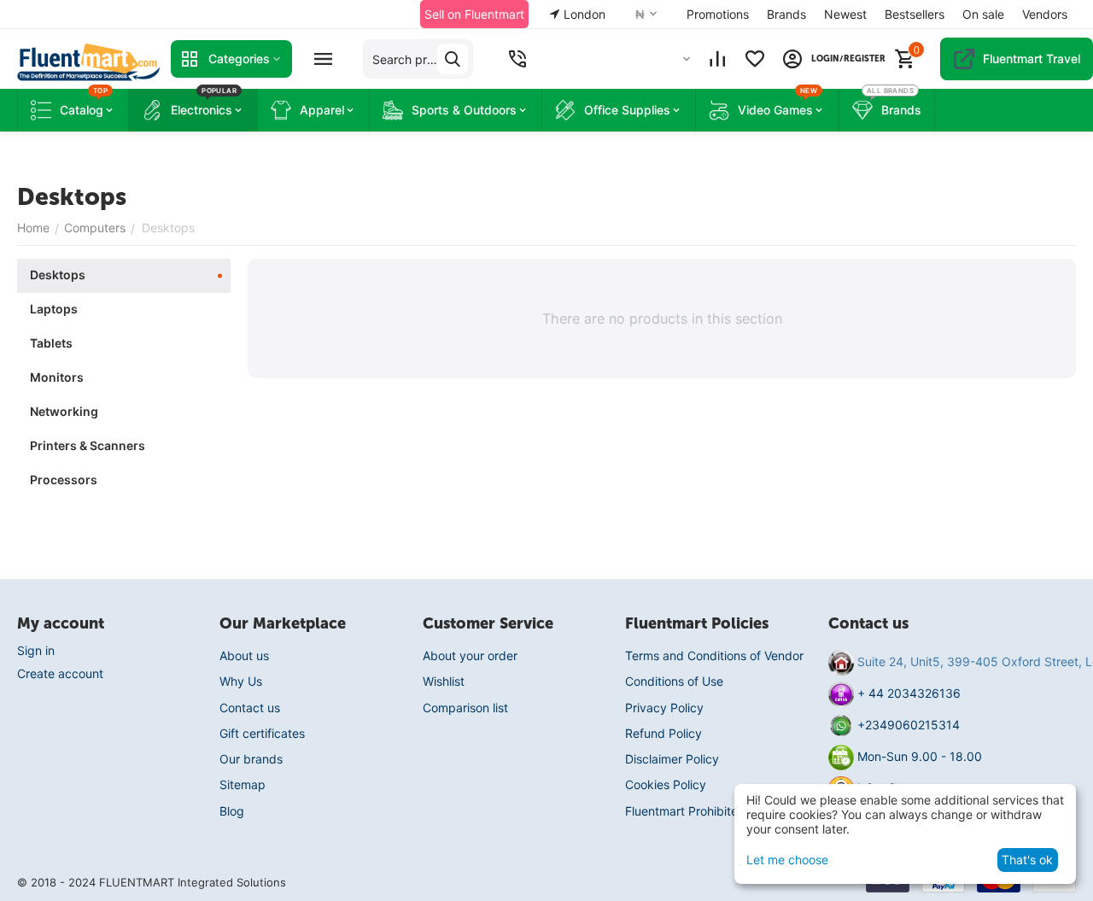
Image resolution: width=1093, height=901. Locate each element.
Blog (231, 811)
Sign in (36, 650)
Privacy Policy (664, 707)
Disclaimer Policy (672, 759)
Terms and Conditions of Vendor (714, 655)
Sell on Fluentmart (474, 14)
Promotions (718, 14)
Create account (60, 673)
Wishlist (444, 681)
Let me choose (787, 859)
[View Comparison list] (717, 59)
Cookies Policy (665, 784)
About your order (470, 655)
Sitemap (242, 784)
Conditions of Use (674, 681)
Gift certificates (262, 733)
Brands (786, 14)
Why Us (240, 681)
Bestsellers (914, 14)
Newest (845, 14)
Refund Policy (663, 733)
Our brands (251, 759)
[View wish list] (755, 59)
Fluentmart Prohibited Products (712, 811)
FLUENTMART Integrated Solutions (192, 882)
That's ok (1027, 859)
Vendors (1044, 14)
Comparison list (465, 707)
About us (244, 655)
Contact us (249, 707)
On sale (983, 14)
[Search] (452, 59)
